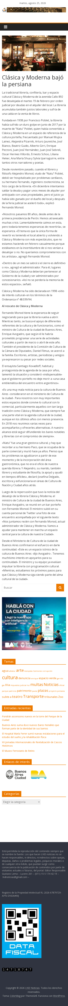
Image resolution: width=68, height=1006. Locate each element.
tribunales (51, 697)
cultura (10, 677)
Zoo (60, 697)
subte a (6, 697)
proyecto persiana (57, 691)
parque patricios (9, 691)
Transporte (33, 696)
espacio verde (47, 678)
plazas (43, 690)
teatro (17, 696)
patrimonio (24, 691)
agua (5, 671)
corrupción (47, 671)
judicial (23, 685)
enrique (34, 678)
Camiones (37, 671)
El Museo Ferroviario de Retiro (18, 750)
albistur (12, 671)
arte (20, 670)
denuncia (24, 678)
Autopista (28, 671)
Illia (7, 685)
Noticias (51, 684)
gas (3, 685)
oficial (61, 685)
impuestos (15, 685)
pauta (34, 691)
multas (36, 684)
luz (28, 685)
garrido (60, 678)
